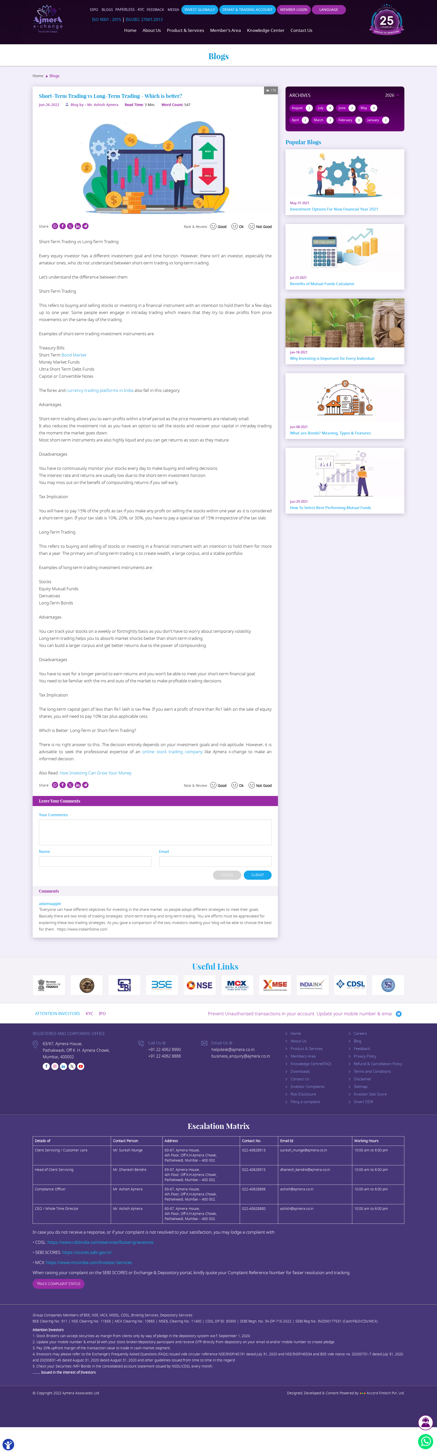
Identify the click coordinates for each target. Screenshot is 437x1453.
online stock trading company (172, 752)
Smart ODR (363, 1101)
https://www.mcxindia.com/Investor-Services (89, 1262)
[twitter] (72, 1066)
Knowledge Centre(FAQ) (311, 1063)
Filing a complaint (305, 1101)
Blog (357, 1041)
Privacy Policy (365, 1056)
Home (130, 30)
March (322, 120)
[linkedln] (63, 1066)
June (346, 108)
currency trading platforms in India (100, 390)
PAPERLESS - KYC (129, 9)
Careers (360, 1033)
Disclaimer (362, 1079)
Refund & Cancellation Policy (378, 1063)
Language (328, 9)
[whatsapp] (425, 1441)
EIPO (94, 9)
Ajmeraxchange (48, 19)
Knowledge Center (266, 30)
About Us (152, 30)
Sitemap (360, 1086)
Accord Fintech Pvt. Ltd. (382, 1393)
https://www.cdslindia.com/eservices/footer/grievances (101, 1242)
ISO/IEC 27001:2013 (144, 20)
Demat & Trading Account (248, 9)
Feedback (155, 9)
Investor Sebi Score (370, 1094)
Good (222, 226)
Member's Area (225, 30)
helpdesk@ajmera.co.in (233, 1050)
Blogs (107, 9)
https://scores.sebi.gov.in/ (87, 1252)
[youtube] (80, 1066)
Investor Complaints (308, 1086)
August (301, 108)
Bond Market (73, 355)
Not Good (264, 226)
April (299, 120)
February (349, 120)
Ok (241, 226)
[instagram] (54, 1066)
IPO (102, 1014)
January (377, 120)
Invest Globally (200, 9)
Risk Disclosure (303, 1094)
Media (173, 9)
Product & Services (185, 30)
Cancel (227, 875)
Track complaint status (58, 1284)
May (368, 108)
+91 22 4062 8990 (164, 1050)
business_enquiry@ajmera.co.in (240, 1056)
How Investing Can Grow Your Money (96, 773)
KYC (89, 1014)
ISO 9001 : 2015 (106, 20)
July (324, 108)
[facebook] (46, 1066)
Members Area (303, 1056)
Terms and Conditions (372, 1071)
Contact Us (301, 30)
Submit (257, 875)
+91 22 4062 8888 (164, 1056)
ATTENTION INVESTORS (57, 1014)
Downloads (300, 1071)
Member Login (294, 9)
